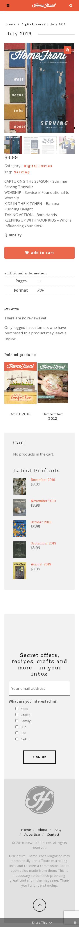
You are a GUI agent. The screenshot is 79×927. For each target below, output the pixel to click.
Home (11, 24)
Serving (22, 172)
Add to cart (42, 252)
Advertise (32, 834)
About (43, 829)
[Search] (71, 5)
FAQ (58, 829)
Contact (53, 834)
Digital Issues (33, 24)
